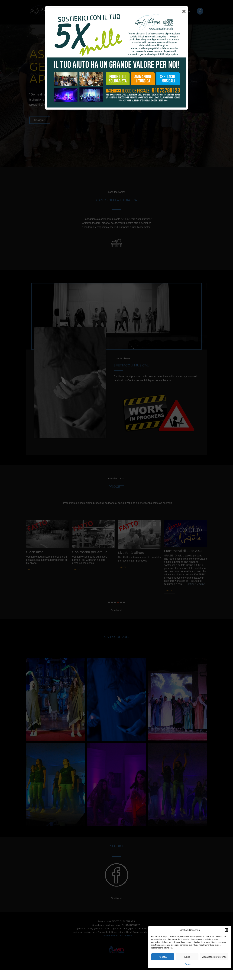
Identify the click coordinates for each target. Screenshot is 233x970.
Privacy (188, 964)
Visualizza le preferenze (214, 956)
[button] (226, 930)
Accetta (163, 956)
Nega (187, 956)
